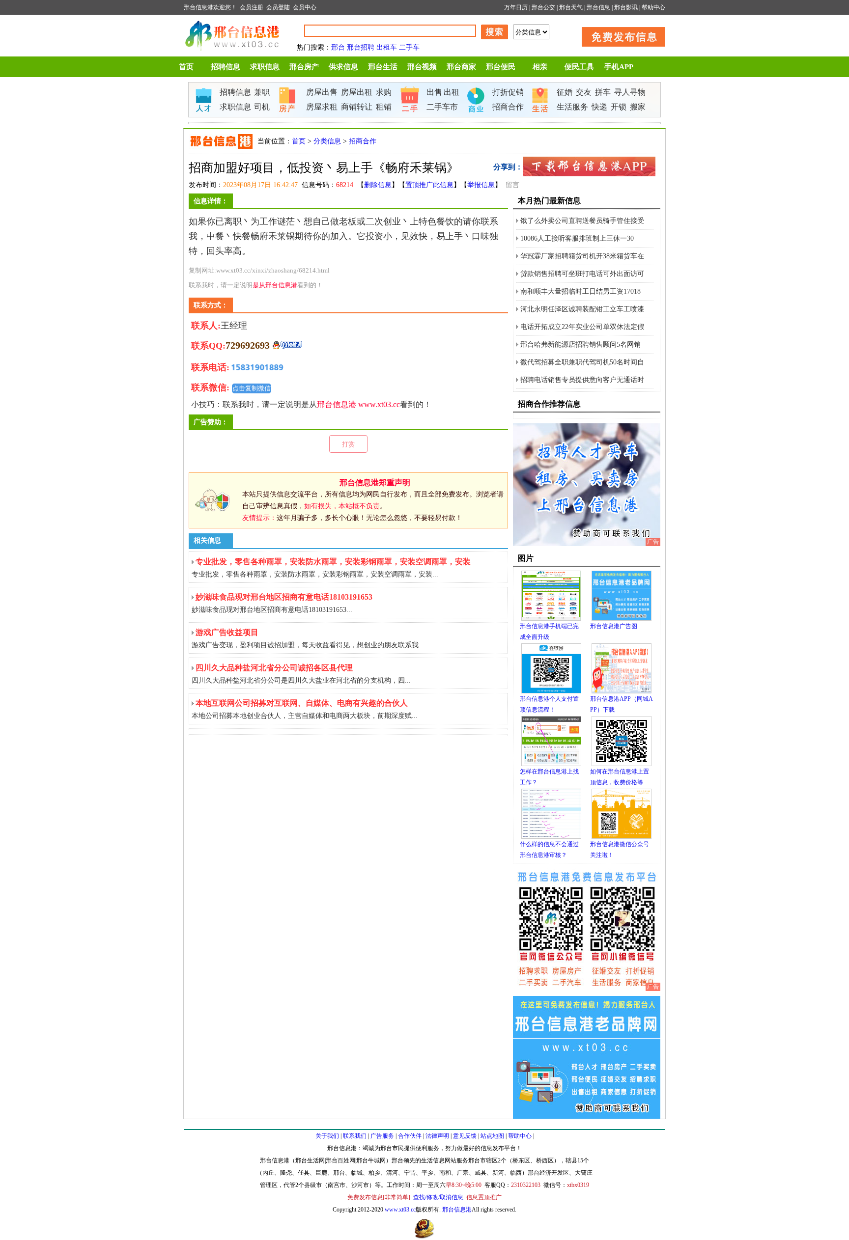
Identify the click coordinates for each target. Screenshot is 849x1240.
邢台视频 (422, 67)
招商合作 (508, 107)
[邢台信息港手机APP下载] (589, 174)
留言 (512, 185)
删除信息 (378, 185)
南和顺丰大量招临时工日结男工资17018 (580, 291)
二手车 (409, 47)
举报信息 (481, 185)
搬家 (638, 107)
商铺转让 (356, 107)
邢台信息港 (336, 404)
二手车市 (442, 107)
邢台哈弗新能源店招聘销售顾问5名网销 (580, 344)
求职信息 (265, 67)
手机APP (618, 67)
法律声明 (437, 1135)
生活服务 (572, 107)
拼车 (603, 92)
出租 (451, 92)
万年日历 (516, 7)
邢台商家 (461, 67)
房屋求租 (322, 107)
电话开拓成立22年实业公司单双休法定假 (582, 327)
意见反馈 (465, 1135)
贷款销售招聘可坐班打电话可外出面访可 (582, 273)
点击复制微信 (251, 388)
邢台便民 (500, 67)
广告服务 (382, 1135)
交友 (584, 92)
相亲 (540, 67)
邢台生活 (382, 67)
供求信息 (343, 67)
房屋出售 (322, 92)
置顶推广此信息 (429, 185)
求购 (384, 92)
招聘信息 (225, 67)
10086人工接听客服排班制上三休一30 (577, 238)
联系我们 (355, 1135)
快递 (599, 107)
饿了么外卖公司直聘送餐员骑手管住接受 (582, 220)
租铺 (384, 107)
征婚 (564, 92)
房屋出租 (356, 92)
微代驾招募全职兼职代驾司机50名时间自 (582, 362)
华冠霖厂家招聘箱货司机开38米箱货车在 (582, 256)
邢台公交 (543, 7)
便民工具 (579, 67)
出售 (434, 92)
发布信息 (618, 35)
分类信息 (327, 141)
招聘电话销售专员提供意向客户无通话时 (582, 380)
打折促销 (508, 92)
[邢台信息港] (586, 544)
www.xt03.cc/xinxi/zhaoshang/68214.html (273, 270)
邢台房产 (304, 67)
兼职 (262, 92)
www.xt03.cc (379, 404)
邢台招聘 (360, 47)
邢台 (338, 47)
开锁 (618, 107)
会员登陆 (278, 7)
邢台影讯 (626, 7)
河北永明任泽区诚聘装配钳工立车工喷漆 (582, 309)
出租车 (386, 47)
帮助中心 (653, 7)
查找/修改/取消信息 (438, 1197)
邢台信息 (598, 7)
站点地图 (492, 1135)
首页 (186, 67)
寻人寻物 (630, 92)
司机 (262, 107)
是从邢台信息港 (275, 285)
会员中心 (304, 7)
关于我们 (327, 1135)
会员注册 (251, 7)
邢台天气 (571, 7)
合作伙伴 (410, 1135)
